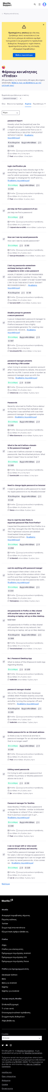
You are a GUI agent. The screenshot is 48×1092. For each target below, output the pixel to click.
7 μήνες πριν (33, 722)
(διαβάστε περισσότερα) (18, 180)
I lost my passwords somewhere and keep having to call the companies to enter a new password (23, 268)
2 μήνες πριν (36, 303)
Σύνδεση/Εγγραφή (10, 1004)
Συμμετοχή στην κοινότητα (13, 928)
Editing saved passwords (18, 769)
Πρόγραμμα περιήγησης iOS (14, 957)
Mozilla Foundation (25, 1051)
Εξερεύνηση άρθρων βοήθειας (15, 932)
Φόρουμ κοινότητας (11, 14)
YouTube (7, 1045)
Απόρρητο (6, 1080)
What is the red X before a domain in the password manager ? (22, 446)
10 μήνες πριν (29, 760)
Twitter (5, 924)
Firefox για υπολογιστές (12, 949)
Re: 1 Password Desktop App (20, 658)
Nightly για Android (10, 991)
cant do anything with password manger (25, 568)
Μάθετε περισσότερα (24, 55)
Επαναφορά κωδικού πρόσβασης (16, 1013)
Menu (39, 4)
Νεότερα (6, 884)
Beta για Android (9, 983)
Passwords (12, 403)
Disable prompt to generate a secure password (19, 314)
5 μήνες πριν (34, 393)
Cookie (5, 1084)
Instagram (11, 1045)
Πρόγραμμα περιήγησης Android (16, 953)
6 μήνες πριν (30, 510)
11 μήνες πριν (29, 199)
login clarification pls (17, 166)
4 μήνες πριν (40, 256)
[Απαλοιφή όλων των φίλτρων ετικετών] (20, 98)
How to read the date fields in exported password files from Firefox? (24, 521)
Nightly (5, 987)
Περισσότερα (38, 104)
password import (15, 121)
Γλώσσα (5, 1034)
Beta (4, 979)
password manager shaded (19, 689)
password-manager (10, 98)
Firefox (12, 151)
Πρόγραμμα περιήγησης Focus (15, 961)
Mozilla (7, 901)
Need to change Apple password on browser (26, 485)
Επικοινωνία (7, 1089)
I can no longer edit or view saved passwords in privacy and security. (23, 847)
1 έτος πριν (28, 156)
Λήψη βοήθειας (8, 1021)
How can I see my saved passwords (23, 237)
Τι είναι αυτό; (8, 1008)
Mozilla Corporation (33, 1053)
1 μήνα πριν (41, 227)
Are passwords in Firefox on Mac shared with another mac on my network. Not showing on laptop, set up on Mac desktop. (26, 613)
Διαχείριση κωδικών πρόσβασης (30, 151)
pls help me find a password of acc (22, 209)
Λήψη (4, 945)
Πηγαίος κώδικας (9, 919)
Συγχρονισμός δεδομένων (13, 1017)
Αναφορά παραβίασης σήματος (16, 915)
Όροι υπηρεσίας (9, 1076)
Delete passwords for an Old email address (26, 732)
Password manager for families (21, 803)
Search (35, 4)
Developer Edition (9, 975)
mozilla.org (6, 1072)
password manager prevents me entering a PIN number (20, 362)
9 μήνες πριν (38, 436)
